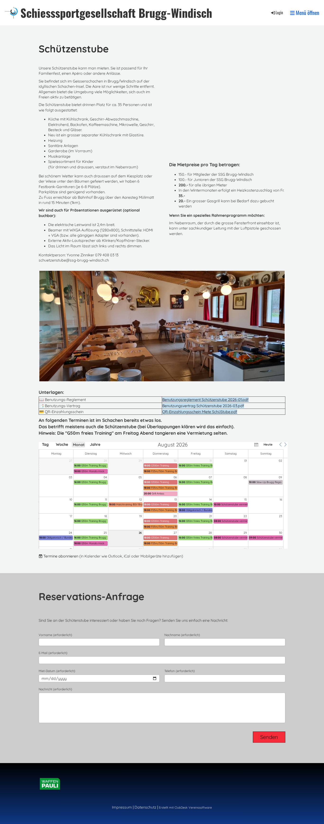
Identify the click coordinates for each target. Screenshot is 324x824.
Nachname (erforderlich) (182, 635)
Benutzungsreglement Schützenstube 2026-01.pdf (205, 399)
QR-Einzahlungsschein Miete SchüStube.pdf (199, 411)
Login (279, 12)
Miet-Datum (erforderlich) (57, 671)
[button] (280, 444)
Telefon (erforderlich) (179, 671)
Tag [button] (45, 444)
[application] (163, 495)
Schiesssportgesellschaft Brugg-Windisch (116, 13)
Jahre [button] (95, 444)
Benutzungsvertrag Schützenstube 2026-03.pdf (203, 405)
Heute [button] (268, 444)
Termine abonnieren (60, 556)
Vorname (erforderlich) (55, 635)
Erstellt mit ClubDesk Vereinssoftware (185, 807)
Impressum (122, 807)
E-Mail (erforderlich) (53, 653)
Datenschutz (145, 807)
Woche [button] (62, 444)
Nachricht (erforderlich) (55, 689)
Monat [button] (79, 444)
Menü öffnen (307, 12)
